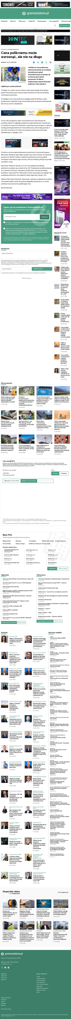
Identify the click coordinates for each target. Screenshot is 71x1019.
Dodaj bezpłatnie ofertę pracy (44, 621)
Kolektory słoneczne (35, 543)
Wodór (38, 992)
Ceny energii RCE (54, 21)
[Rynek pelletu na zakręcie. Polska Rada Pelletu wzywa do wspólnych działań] (56, 305)
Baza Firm (13, 21)
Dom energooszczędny (42, 984)
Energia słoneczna (14, 49)
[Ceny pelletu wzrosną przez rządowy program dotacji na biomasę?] (56, 360)
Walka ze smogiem (41, 990)
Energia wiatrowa (60, 541)
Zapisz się (44, 217)
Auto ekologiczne (41, 982)
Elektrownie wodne (48, 541)
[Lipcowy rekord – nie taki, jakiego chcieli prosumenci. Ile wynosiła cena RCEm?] (26, 415)
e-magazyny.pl (15, 893)
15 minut (55, 473)
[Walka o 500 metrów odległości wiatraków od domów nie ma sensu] (56, 374)
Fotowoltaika (7, 543)
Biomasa (18, 541)
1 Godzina (64, 473)
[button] (55, 25)
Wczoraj (11, 481)
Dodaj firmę (52, 568)
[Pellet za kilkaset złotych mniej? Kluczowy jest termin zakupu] (56, 347)
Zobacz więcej (63, 568)
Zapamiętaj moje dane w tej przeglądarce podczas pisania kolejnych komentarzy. (24, 273)
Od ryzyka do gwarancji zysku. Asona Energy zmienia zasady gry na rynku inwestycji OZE (24, 30)
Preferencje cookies (6, 1009)
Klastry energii (20, 543)
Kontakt (3, 1001)
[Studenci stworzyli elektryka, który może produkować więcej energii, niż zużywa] (56, 258)
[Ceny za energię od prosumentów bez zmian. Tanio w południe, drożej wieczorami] (26, 439)
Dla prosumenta (42, 21)
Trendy (38, 976)
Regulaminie (16, 240)
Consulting (32, 541)
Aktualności (4, 49)
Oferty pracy (22, 21)
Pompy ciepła (46, 543)
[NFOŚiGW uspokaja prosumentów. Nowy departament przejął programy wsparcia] (9, 439)
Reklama (3, 1005)
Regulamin (23, 260)
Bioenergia (39, 986)
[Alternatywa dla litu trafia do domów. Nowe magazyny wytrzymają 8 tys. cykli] (56, 290)
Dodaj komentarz (38, 269)
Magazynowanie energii (42, 988)
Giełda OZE (31, 21)
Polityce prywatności (26, 240)
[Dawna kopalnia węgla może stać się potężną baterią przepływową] (56, 319)
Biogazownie (7, 541)
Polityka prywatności (6, 997)
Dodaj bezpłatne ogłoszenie (9, 622)
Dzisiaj (29, 481)
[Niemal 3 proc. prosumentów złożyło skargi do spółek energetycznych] (9, 415)
